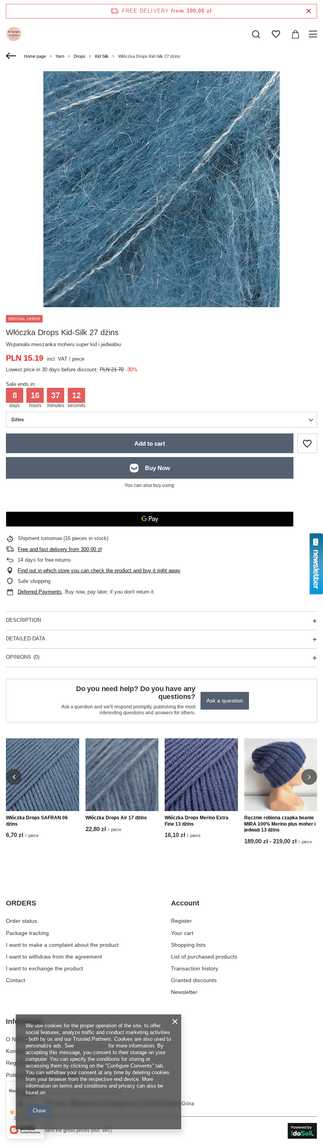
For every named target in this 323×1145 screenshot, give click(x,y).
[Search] (256, 34)
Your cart (182, 933)
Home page (35, 56)
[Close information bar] (308, 11)
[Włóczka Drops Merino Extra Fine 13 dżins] (201, 774)
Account (185, 903)
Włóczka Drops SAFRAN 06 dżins (37, 821)
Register (181, 921)
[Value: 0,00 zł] (295, 34)
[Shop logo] (14, 34)
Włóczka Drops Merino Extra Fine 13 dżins (196, 821)
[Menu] (314, 34)
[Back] (12, 56)
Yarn (60, 56)
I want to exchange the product (44, 968)
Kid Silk (102, 56)
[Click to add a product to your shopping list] (307, 443)
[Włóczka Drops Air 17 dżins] (122, 774)
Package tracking (27, 933)
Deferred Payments (40, 592)
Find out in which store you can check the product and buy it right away (99, 570)
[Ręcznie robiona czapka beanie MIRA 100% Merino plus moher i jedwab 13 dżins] (280, 774)
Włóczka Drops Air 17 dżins (116, 817)
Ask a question (224, 700)
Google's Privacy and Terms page (85, 1092)
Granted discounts (194, 980)
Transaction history (194, 968)
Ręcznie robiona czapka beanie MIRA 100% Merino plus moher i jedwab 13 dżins (280, 824)
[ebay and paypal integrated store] (302, 1131)
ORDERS (21, 903)
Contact (15, 980)
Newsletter (184, 992)
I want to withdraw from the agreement (54, 956)
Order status (21, 921)
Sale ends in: (21, 384)
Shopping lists (188, 945)
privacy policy (91, 1046)
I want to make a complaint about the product (62, 945)
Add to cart (149, 443)
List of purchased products (204, 956)
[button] (14, 777)
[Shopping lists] (276, 34)
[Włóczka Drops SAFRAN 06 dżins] (42, 774)
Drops (79, 56)
